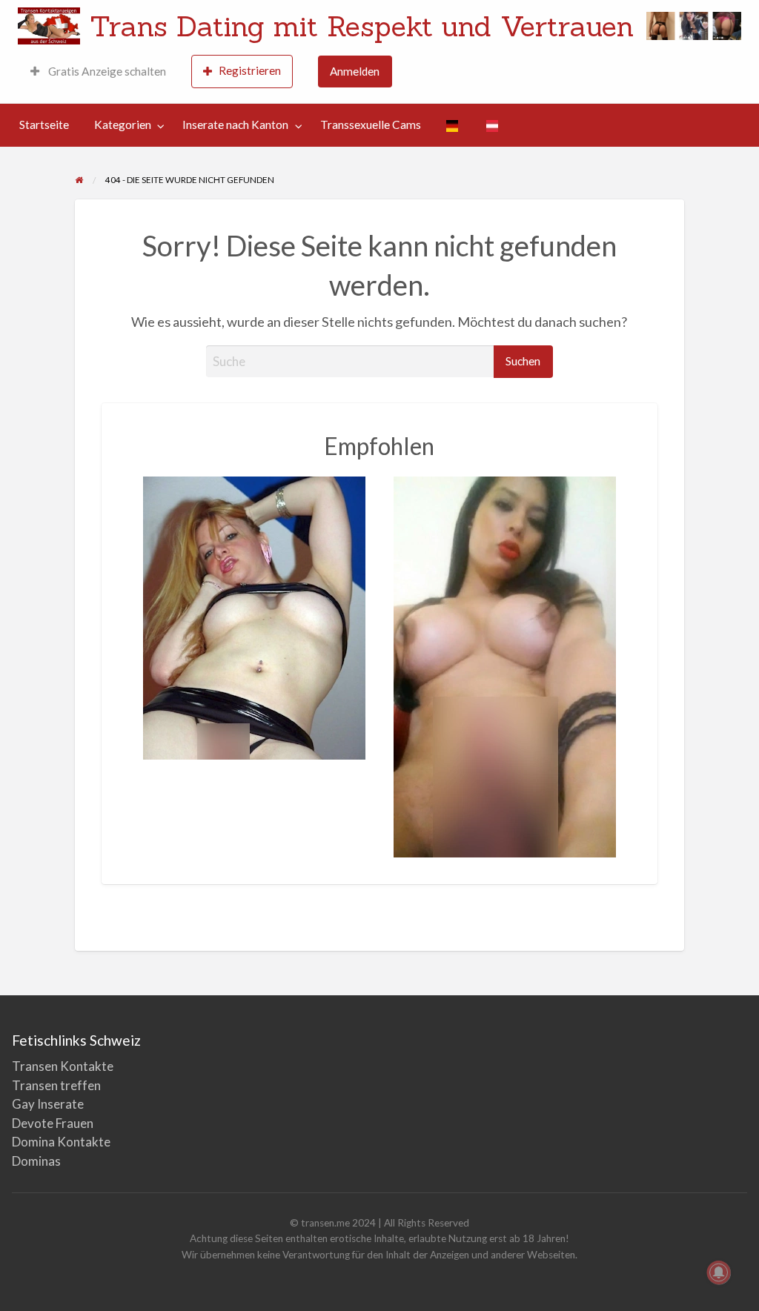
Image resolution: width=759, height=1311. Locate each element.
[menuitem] (98, 71)
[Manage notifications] (719, 1272)
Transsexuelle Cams (370, 124)
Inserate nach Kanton (235, 124)
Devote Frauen (52, 1123)
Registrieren (250, 70)
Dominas (36, 1161)
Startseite (44, 124)
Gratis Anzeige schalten (106, 71)
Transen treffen (56, 1085)
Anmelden (355, 71)
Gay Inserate (48, 1104)
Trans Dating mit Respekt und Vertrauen (362, 26)
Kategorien (122, 124)
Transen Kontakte (62, 1066)
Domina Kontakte (61, 1141)
